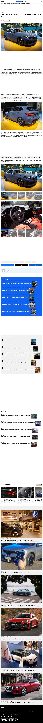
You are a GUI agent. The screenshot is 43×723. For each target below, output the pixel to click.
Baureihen (6, 3)
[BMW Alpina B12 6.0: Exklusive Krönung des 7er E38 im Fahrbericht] (34, 416)
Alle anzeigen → (39, 484)
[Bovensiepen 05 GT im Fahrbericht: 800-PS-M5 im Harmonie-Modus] (35, 437)
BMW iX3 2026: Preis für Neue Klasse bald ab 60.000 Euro (15, 297)
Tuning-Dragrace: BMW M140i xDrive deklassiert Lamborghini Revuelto (8, 502)
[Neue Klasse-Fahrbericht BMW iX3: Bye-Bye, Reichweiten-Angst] (34, 284)
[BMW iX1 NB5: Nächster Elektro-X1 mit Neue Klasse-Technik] (32, 305)
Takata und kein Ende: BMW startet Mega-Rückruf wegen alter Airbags (26, 502)
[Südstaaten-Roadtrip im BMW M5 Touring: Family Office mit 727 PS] (34, 444)
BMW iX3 (3, 282)
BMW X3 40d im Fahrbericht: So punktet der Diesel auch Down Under (16, 429)
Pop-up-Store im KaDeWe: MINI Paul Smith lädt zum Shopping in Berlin (17, 670)
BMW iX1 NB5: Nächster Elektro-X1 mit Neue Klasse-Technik (15, 304)
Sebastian (9, 270)
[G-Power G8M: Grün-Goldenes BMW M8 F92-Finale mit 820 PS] (35, 349)
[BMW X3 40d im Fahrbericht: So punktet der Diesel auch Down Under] (35, 430)
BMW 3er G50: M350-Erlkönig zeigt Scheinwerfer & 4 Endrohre (16, 311)
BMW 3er (3, 310)
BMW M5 (2, 435)
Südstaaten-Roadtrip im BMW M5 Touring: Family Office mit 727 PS (16, 443)
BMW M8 (5, 346)
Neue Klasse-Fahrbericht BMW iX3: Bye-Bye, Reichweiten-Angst (16, 283)
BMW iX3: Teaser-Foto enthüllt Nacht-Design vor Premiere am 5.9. (19, 355)
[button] (41, 177)
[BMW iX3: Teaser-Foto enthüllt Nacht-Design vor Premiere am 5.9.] (37, 356)
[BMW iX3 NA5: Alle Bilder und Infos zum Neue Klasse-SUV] (31, 291)
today (21, 1)
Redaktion (7, 416)
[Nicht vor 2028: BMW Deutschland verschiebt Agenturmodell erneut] (37, 370)
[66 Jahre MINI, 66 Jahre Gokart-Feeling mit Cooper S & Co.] (33, 363)
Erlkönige (2, 711)
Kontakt (16, 709)
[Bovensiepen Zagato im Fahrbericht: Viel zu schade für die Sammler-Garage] (38, 423)
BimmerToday (3, 3)
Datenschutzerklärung (14, 714)
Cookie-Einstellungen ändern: (5, 714)
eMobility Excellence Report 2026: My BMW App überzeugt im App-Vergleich (19, 572)
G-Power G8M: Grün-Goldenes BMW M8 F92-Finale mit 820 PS (18, 348)
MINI (4, 360)
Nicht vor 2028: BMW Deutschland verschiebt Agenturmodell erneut (19, 369)
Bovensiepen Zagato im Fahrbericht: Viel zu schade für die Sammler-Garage (18, 422)
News (5, 367)
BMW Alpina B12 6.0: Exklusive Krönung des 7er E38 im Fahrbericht (16, 415)
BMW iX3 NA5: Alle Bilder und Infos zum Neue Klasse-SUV (15, 290)
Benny (7, 423)
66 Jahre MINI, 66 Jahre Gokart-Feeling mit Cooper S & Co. (17, 362)
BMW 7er (2, 414)
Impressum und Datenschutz (6, 709)
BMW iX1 (3, 303)
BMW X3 (2, 428)
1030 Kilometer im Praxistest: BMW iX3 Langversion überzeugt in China (18, 605)
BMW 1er (10, 3)
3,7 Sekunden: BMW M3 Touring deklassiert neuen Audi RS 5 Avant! (17, 638)
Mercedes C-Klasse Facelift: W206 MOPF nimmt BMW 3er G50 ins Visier (18, 702)
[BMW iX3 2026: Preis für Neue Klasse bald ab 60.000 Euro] (31, 298)
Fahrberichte (31, 711)
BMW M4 (2, 421)
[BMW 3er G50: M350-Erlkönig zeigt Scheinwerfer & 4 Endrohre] (33, 312)
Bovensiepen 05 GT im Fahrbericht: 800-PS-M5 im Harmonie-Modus (16, 436)
